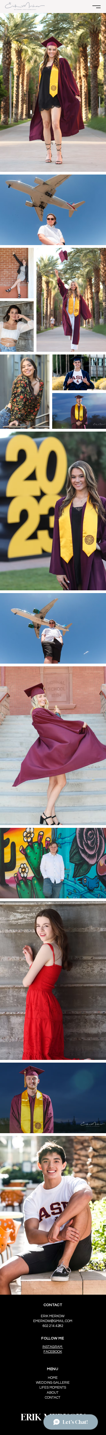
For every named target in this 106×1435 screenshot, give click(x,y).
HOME (53, 1378)
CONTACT (52, 1397)
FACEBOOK (52, 1352)
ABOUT (52, 1393)
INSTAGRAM (52, 1347)
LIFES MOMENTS (52, 1387)
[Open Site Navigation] (96, 7)
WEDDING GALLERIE (53, 1383)
